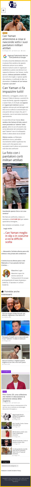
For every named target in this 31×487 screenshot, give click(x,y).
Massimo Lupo (16, 50)
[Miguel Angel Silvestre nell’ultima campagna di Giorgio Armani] (6, 414)
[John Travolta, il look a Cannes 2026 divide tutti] (6, 423)
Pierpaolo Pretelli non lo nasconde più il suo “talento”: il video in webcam (15, 338)
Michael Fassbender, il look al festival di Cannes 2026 (20, 441)
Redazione (4, 470)
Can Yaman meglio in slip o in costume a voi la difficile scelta (16, 237)
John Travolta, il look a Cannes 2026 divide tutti (20, 424)
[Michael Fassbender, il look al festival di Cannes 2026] (6, 440)
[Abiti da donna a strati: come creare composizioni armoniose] (6, 431)
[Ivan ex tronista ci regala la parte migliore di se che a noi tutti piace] (15, 345)
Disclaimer (14, 470)
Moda (4, 391)
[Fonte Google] (15, 56)
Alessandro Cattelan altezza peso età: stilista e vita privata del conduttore (15, 252)
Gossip (5, 33)
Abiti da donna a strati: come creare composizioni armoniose (19, 433)
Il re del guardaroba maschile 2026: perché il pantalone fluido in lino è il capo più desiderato (19, 451)
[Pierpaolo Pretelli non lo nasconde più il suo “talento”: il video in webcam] (15, 321)
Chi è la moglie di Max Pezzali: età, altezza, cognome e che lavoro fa (13, 314)
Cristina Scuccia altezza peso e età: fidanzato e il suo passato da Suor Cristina (13, 263)
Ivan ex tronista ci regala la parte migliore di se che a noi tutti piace (14, 361)
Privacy (19, 470)
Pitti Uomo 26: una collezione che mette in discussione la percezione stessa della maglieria (15, 397)
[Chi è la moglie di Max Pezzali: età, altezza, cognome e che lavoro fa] (15, 298)
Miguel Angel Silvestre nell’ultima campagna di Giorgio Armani (18, 416)
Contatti (9, 470)
